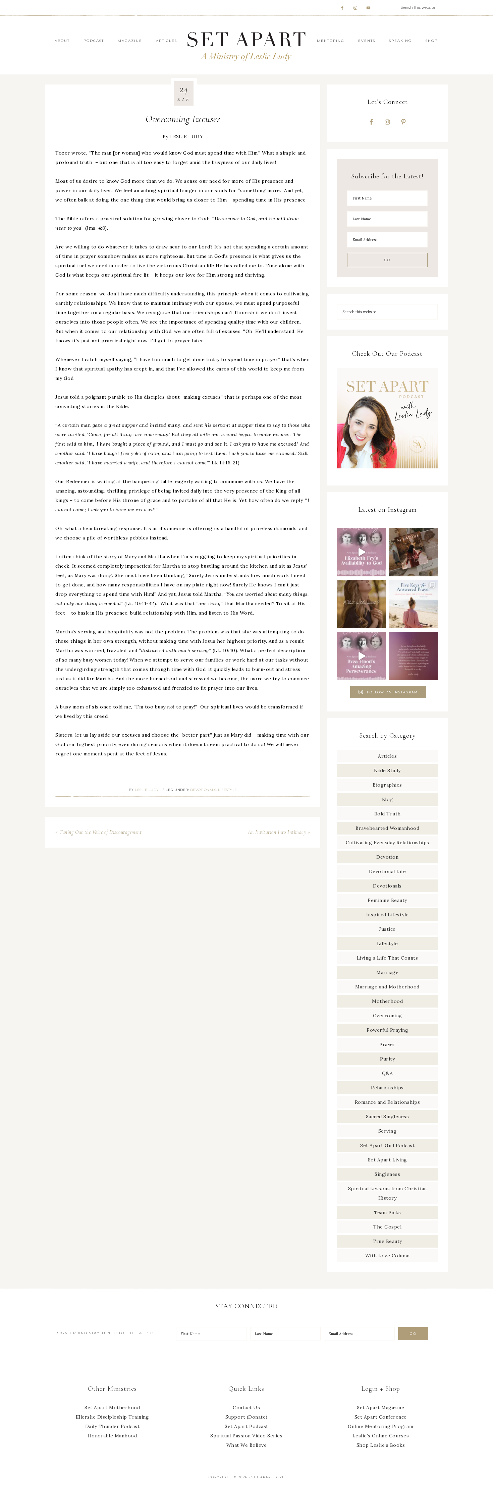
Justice (387, 929)
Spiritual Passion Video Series (246, 1436)
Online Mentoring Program (380, 1426)
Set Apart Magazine (380, 1408)
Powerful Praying (387, 1030)
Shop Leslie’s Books (381, 1445)
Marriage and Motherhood (387, 987)
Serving (387, 1131)
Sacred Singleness (387, 1116)
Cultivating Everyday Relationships (387, 843)
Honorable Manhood (112, 1436)
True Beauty (387, 1241)
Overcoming (387, 1016)
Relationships (387, 1088)
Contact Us (246, 1408)
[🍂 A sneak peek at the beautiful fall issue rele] (413, 552)
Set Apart (246, 45)
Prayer (387, 1044)
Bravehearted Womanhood (387, 828)
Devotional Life (387, 871)
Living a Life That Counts (387, 958)
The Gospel (387, 1227)
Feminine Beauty (387, 900)
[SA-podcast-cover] (387, 471)
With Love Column (387, 1256)
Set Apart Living (387, 1160)
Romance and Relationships (387, 1102)
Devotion (387, 857)
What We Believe (246, 1445)
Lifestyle (227, 790)
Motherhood (387, 1001)
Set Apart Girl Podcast (387, 1145)
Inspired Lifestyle (387, 915)
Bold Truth (387, 814)
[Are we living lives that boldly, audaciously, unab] (413, 656)
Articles (387, 756)
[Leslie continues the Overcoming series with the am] (361, 656)
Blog (387, 799)
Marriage (387, 972)
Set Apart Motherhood (112, 1408)
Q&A (387, 1073)
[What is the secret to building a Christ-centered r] (361, 604)
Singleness (387, 1174)
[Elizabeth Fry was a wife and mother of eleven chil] (361, 552)
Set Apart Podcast (246, 1426)
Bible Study (387, 770)
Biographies (387, 785)
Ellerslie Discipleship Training (112, 1417)
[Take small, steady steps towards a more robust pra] (413, 604)
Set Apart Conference (380, 1417)
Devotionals (203, 790)
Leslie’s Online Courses (380, 1436)
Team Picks (387, 1212)
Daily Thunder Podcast (112, 1426)
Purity (387, 1059)
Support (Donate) (246, 1417)
